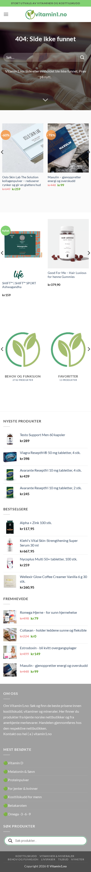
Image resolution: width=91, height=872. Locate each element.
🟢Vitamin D (13, 763)
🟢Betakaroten (15, 805)
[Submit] (82, 57)
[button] (6, 14)
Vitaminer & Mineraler (57, 856)
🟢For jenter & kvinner (20, 788)
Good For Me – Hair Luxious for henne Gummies (67, 275)
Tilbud (63, 859)
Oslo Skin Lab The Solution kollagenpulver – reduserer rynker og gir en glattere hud (21, 181)
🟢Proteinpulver (16, 780)
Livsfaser (48, 859)
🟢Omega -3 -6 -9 (17, 814)
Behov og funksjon (23, 859)
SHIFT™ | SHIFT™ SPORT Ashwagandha (19, 285)
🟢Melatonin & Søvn (19, 771)
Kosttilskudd (26, 856)
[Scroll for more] (45, 100)
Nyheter (77, 859)
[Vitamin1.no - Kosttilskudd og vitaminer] (45, 14)
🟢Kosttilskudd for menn (22, 797)
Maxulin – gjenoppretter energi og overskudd (64, 179)
